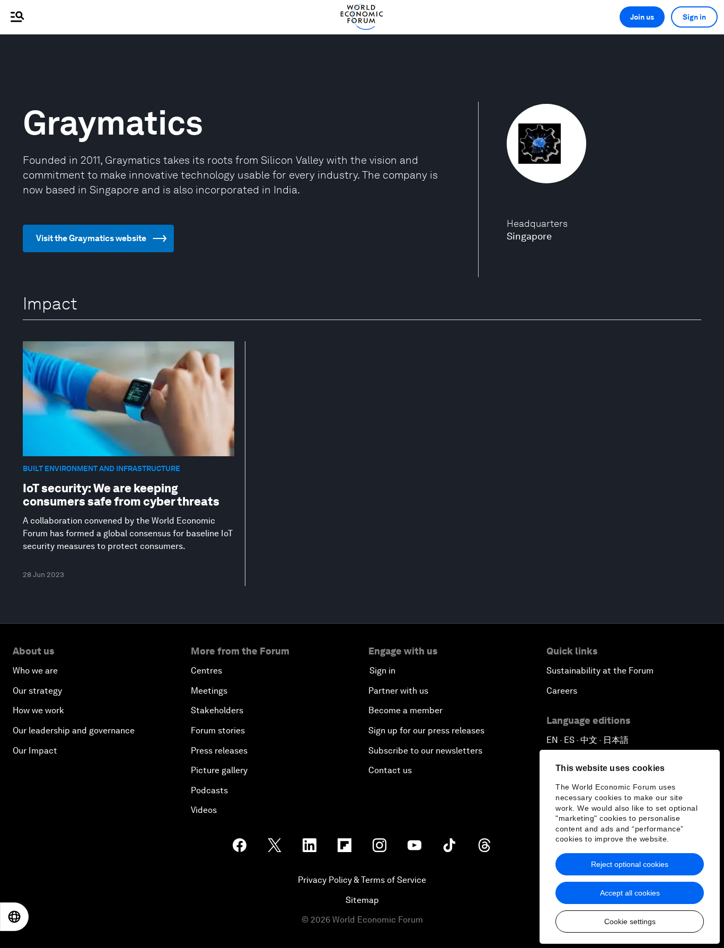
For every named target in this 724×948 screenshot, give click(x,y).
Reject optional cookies (629, 864)
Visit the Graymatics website (91, 238)
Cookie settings (630, 921)
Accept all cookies (630, 893)
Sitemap (362, 900)
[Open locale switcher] (14, 917)
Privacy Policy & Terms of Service (362, 880)
